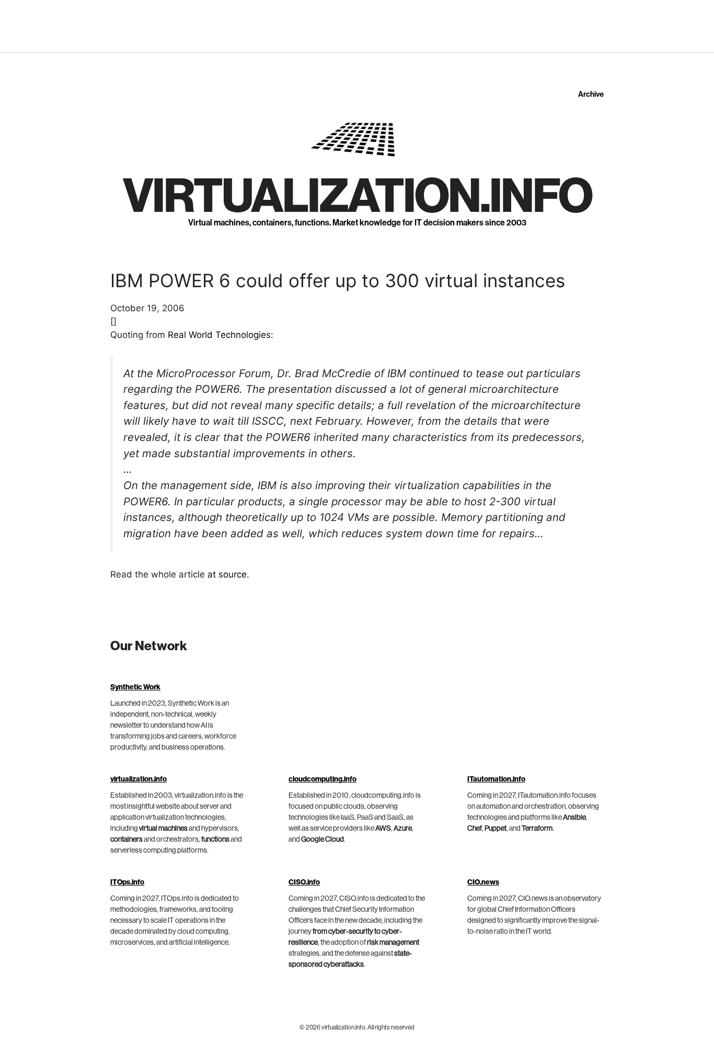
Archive (591, 94)
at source (227, 574)
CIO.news (483, 882)
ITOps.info (127, 882)
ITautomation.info (496, 779)
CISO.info (304, 882)
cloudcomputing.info (322, 779)
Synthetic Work (135, 687)
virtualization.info (357, 196)
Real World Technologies (219, 335)
